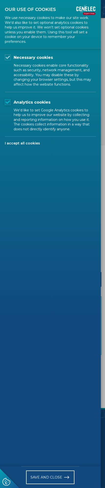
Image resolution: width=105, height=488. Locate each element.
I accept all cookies (22, 143)
